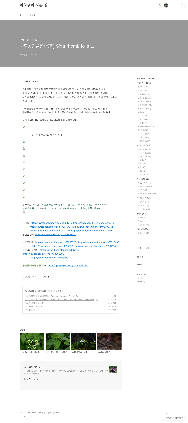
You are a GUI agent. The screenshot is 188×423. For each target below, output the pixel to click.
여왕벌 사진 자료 (145, 233)
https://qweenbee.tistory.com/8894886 (43, 253)
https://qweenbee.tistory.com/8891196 (60, 250)
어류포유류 (143, 225)
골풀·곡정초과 (145, 105)
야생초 (143, 87)
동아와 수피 (144, 101)
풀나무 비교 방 (145, 186)
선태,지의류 (144, 119)
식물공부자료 (144, 183)
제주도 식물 (41, 291)
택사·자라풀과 (144, 123)
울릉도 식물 (144, 156)
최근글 (139, 248)
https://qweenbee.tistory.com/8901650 (95, 246)
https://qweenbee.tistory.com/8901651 (50, 230)
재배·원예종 (144, 141)
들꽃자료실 (144, 83)
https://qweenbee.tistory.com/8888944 (51, 222)
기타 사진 (142, 229)
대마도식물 (143, 167)
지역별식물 (30, 291)
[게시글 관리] (36, 277)
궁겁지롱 (143, 190)
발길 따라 (143, 206)
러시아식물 (143, 174)
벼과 (141, 112)
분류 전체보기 (145, 78)
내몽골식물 (143, 171)
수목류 (143, 91)
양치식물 (143, 130)
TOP (166, 414)
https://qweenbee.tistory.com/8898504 (55, 234)
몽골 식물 (143, 160)
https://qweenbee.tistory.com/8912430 (91, 230)
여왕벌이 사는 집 (34, 5)
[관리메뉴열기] (183, 5)
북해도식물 (144, 164)
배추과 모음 (144, 109)
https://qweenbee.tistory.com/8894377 (52, 246)
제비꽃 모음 (144, 134)
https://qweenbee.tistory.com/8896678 (50, 226)
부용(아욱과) (30, 310)
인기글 (147, 248)
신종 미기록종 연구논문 (148, 194)
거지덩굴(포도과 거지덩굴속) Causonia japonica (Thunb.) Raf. (52, 296)
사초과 (142, 116)
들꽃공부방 (143, 179)
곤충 (141, 221)
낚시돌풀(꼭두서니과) (34, 303)
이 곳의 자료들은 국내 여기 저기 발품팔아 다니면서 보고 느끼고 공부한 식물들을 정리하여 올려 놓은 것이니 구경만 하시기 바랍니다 (66, 372)
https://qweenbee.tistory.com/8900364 (51, 257)
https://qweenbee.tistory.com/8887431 (68, 265)
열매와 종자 (144, 98)
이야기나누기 (144, 198)
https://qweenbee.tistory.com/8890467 (98, 242)
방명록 (33, 15)
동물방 (141, 214)
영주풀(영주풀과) (32, 306)
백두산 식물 (144, 149)
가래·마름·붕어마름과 (147, 127)
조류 (141, 218)
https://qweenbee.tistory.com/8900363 (92, 226)
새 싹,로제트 (145, 94)
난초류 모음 (144, 137)
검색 (160, 5)
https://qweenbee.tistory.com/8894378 (93, 222)
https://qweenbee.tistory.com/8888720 (55, 242)
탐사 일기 (143, 202)
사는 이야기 (144, 209)
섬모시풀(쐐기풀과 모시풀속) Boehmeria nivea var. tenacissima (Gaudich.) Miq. (60, 299)
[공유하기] (33, 277)
